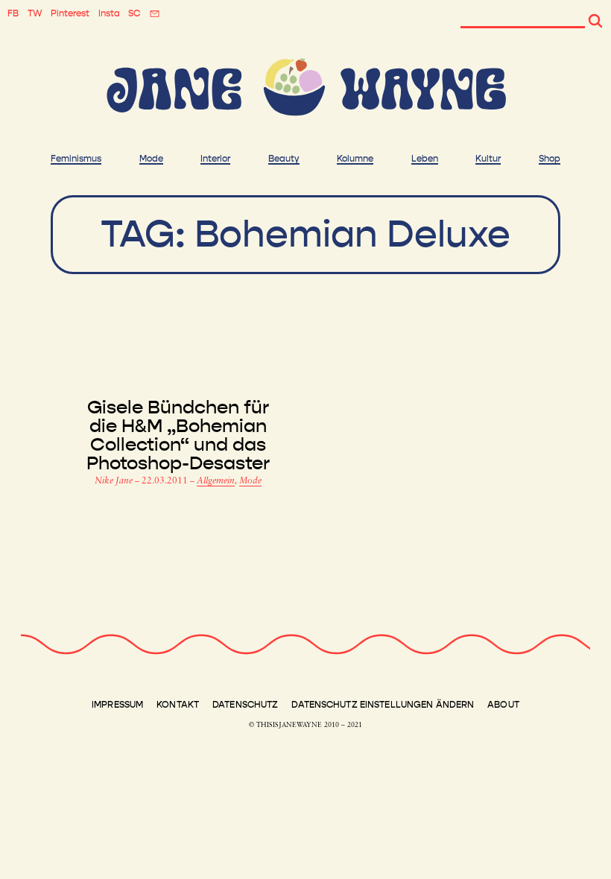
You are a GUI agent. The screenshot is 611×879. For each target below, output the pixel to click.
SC (134, 13)
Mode (151, 159)
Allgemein (216, 481)
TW (35, 13)
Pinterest (70, 13)
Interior (215, 159)
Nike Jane (115, 481)
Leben (424, 159)
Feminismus (76, 159)
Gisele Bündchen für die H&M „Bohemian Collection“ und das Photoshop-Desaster (178, 436)
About (503, 704)
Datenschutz (245, 704)
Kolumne (355, 159)
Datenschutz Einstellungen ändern (382, 704)
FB (13, 13)
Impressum (117, 704)
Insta (109, 13)
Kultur (488, 159)
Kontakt (177, 704)
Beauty (284, 159)
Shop (549, 159)
